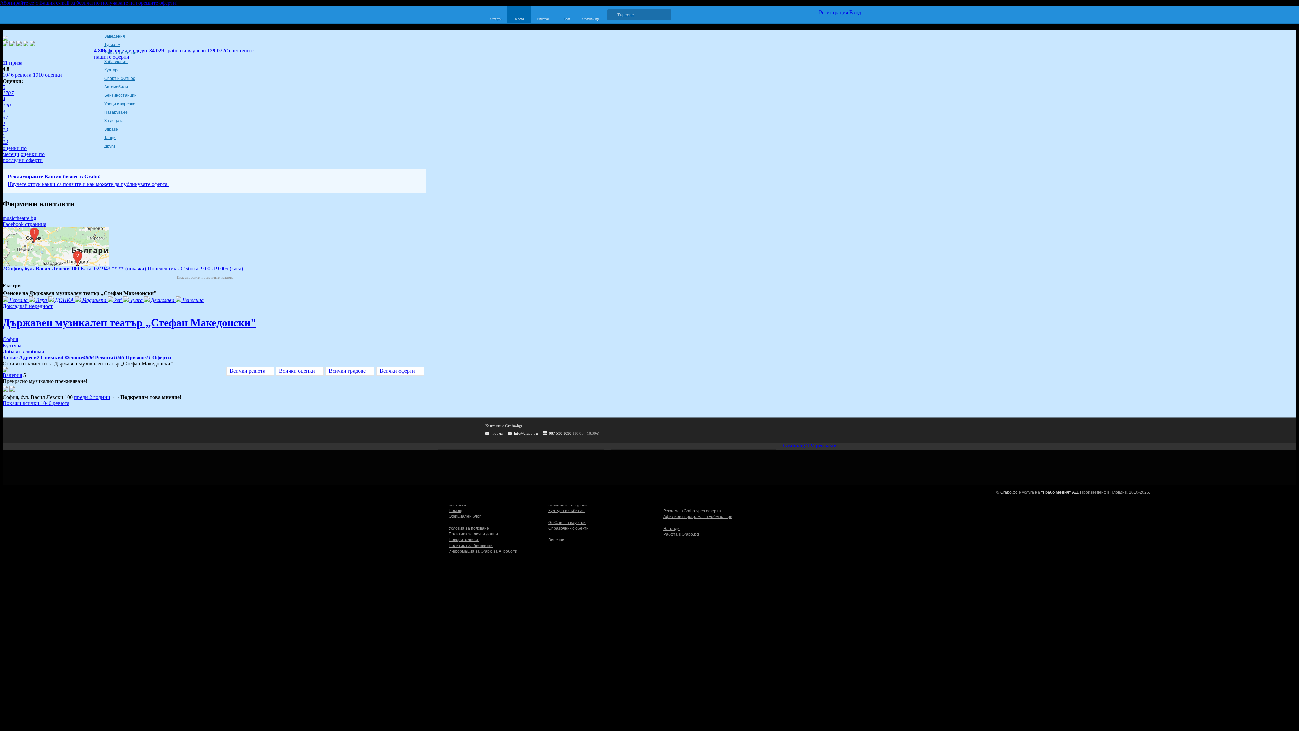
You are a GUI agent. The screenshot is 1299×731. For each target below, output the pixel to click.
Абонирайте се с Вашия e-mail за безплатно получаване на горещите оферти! (89, 3)
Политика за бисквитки (471, 545)
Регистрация (833, 12)
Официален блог (465, 516)
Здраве (111, 129)
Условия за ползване (469, 528)
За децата (114, 120)
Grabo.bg (1009, 492)
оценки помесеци (15, 151)
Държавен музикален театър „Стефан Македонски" (129, 322)
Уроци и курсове (119, 104)
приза (12, 63)
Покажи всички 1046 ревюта (36, 403)
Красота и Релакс (121, 53)
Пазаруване (116, 112)
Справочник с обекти (568, 528)
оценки (47, 75)
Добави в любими (23, 351)
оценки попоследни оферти (24, 157)
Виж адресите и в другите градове (205, 277)
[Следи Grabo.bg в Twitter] (842, 430)
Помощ (455, 510)
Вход (855, 12)
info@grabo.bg (526, 433)
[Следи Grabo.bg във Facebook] (856, 430)
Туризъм (112, 44)
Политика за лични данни (473, 534)
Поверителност (464, 539)
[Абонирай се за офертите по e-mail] (814, 430)
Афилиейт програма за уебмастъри (697, 516)
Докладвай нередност (28, 306)
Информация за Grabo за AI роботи (483, 551)
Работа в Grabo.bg (681, 534)
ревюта (17, 75)
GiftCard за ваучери (567, 522)
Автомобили (116, 87)
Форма (497, 433)
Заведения (114, 36)
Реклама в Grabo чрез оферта (692, 511)
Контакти (457, 505)
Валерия (12, 375)
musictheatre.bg (19, 218)
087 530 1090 (560, 433)
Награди (671, 528)
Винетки (556, 540)
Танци (110, 137)
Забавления (116, 61)
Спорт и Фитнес (119, 78)
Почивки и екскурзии (568, 505)
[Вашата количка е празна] (792, 14)
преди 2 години (92, 397)
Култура (112, 70)
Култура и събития (566, 510)
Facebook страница (24, 224)
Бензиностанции (120, 95)
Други (109, 146)
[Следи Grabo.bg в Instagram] (828, 430)
